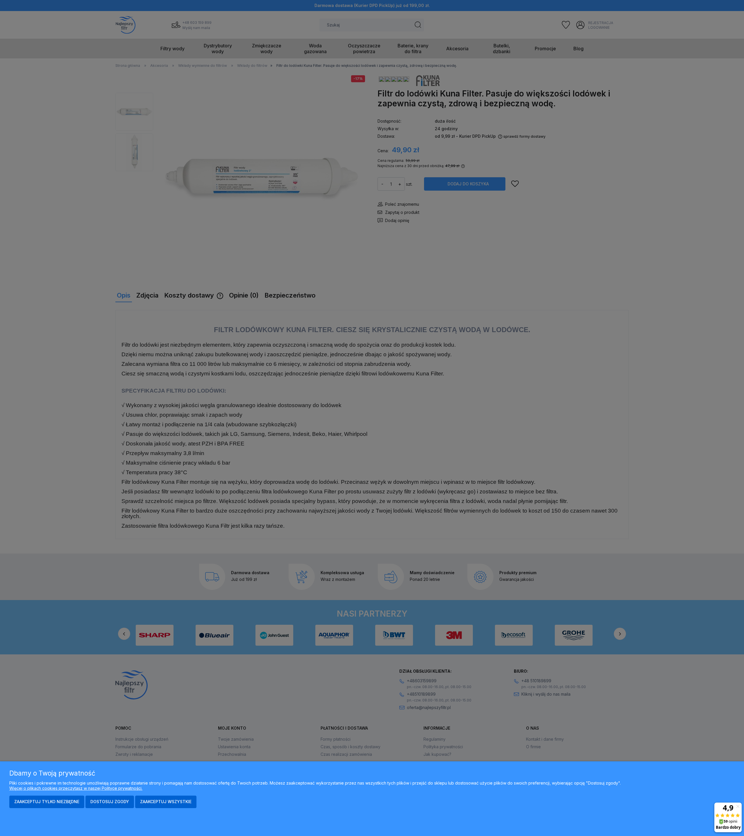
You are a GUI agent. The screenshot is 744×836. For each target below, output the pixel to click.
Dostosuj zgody (109, 801)
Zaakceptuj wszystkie (166, 801)
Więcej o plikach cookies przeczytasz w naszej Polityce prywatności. (75, 788)
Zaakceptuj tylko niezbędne (46, 801)
